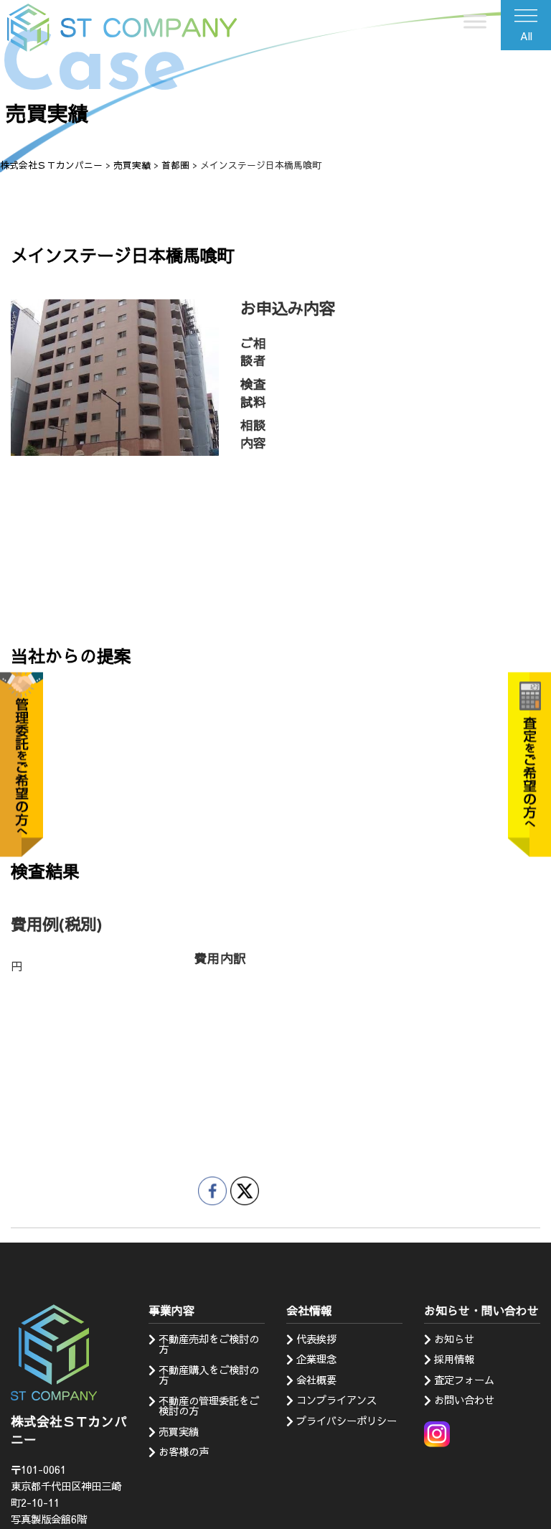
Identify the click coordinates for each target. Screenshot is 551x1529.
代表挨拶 (316, 1339)
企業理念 (316, 1359)
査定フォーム (464, 1380)
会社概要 (316, 1380)
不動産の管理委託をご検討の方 (209, 1405)
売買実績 (179, 1431)
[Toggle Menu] (474, 21)
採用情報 (454, 1359)
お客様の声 (184, 1451)
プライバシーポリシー (346, 1420)
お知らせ (454, 1339)
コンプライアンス (336, 1400)
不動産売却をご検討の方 (209, 1344)
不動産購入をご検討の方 (209, 1374)
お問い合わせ (464, 1400)
